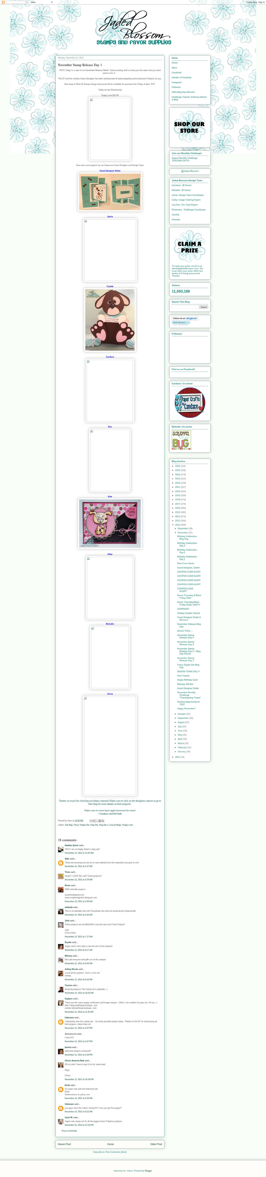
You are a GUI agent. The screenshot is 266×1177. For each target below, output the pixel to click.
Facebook (176, 72)
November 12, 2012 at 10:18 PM (79, 1079)
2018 (178, 499)
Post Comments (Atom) (116, 1152)
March (181, 743)
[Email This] (91, 820)
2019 (178, 495)
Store (174, 67)
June (180, 730)
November (183, 532)
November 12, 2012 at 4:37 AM (79, 866)
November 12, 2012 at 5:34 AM (79, 879)
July (180, 726)
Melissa (68, 956)
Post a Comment (69, 1131)
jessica (68, 1047)
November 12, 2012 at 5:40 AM (79, 901)
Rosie (67, 885)
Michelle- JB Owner (181, 190)
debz (67, 859)
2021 (178, 487)
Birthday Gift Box (185, 684)
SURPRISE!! (183, 609)
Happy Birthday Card (187, 680)
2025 (178, 470)
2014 (178, 516)
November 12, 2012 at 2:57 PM (79, 1028)
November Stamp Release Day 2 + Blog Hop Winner (189, 651)
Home (110, 1144)
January (182, 751)
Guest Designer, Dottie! (188, 567)
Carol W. (69, 1117)
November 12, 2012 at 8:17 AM (79, 950)
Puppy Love (127, 825)
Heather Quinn (72, 845)
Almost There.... (185, 631)
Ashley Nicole (71, 969)
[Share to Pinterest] (102, 820)
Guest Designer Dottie (188, 688)
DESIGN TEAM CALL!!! (188, 671)
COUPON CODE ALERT (189, 572)
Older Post (156, 1144)
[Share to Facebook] (99, 820)
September (183, 718)
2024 (178, 474)
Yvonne (68, 985)
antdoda (69, 907)
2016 (178, 508)
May (180, 735)
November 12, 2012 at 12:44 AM (79, 853)
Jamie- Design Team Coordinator (188, 195)
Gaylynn (69, 999)
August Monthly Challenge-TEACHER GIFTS (185, 159)
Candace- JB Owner (181, 185)
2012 (178, 525)
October (182, 714)
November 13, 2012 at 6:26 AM (79, 1098)
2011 (177, 757)
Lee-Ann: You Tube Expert (184, 204)
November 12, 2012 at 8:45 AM (79, 963)
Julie (67, 920)
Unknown (69, 1017)
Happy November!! (186, 708)
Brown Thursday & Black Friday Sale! (189, 596)
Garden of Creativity (181, 77)
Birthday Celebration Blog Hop (187, 537)
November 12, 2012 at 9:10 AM (79, 979)
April (180, 739)
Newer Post (64, 1144)
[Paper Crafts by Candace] (190, 417)
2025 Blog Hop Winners (183, 92)
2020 (178, 491)
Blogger (148, 1171)
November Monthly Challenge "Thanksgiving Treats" (189, 695)
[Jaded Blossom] (190, 171)
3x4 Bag (68, 825)
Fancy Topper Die (81, 825)
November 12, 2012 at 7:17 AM (79, 936)
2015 (178, 512)
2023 (178, 478)
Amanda (176, 219)
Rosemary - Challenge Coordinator (189, 209)
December (183, 528)
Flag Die (94, 825)
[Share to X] (97, 820)
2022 (178, 483)
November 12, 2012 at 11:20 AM (79, 1012)
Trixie (67, 872)
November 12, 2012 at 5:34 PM (79, 1055)
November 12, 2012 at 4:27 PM (79, 1041)
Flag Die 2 (103, 825)
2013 (178, 520)
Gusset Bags (115, 825)
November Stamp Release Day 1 (185, 659)
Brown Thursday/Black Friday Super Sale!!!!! (188, 603)
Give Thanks (183, 675)
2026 (178, 466)
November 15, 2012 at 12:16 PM (79, 1125)
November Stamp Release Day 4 (185, 636)
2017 (178, 504)
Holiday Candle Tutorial (188, 613)
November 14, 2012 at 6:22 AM (79, 1111)
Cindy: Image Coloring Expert (186, 200)
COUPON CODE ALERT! (185, 589)
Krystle (68, 942)
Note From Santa (185, 563)
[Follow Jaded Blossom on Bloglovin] (185, 320)
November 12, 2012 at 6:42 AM (79, 915)
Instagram (177, 82)
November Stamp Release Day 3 (185, 643)
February (182, 747)
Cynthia (175, 214)
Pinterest (176, 87)
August (181, 722)
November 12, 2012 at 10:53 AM (79, 993)
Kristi (67, 1085)
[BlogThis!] (94, 820)
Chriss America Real (74, 1060)
